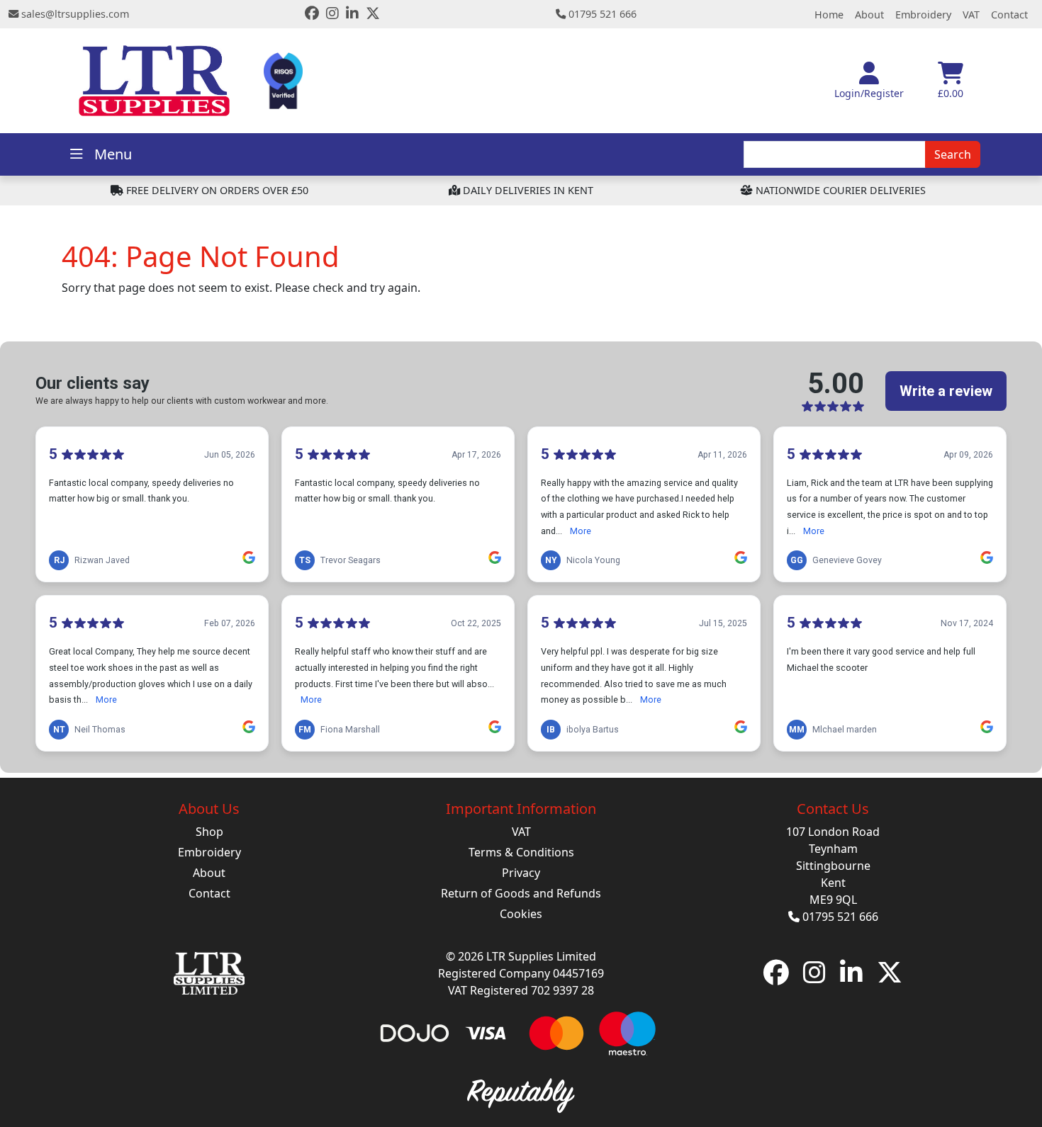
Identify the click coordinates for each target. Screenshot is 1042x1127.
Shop (209, 831)
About (869, 14)
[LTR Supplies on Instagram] (332, 14)
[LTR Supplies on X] (372, 14)
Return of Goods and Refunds (521, 893)
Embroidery (923, 14)
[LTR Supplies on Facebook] (312, 14)
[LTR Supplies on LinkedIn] (352, 14)
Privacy (521, 872)
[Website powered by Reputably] (521, 1093)
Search (952, 154)
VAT (971, 14)
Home (829, 14)
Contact (1009, 14)
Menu (113, 154)
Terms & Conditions (521, 852)
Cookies (521, 914)
